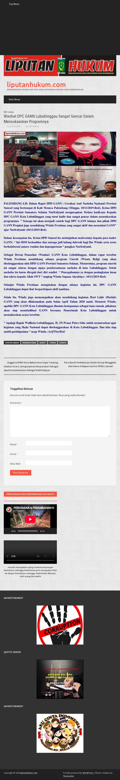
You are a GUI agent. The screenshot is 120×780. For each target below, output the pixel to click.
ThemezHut (68, 776)
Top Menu (14, 3)
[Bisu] (47, 531)
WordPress (88, 772)
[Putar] (7, 531)
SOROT (43, 342)
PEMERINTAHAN (29, 342)
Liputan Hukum (32, 126)
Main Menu (14, 99)
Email (14, 454)
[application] (30, 519)
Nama (14, 444)
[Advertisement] (60, 32)
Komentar (16, 402)
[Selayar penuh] (52, 531)
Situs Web (15, 463)
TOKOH (52, 342)
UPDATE (62, 342)
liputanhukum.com (36, 84)
